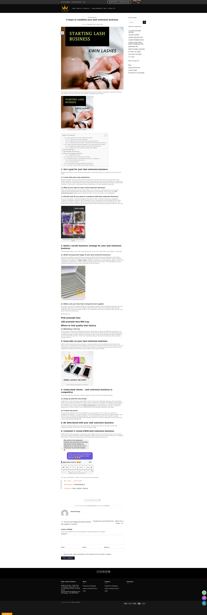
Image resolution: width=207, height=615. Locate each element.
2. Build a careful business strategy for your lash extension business (85, 144)
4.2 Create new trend (73, 161)
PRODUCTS (86, 8)
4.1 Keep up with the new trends (76, 160)
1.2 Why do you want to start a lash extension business (83, 141)
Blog (129, 65)
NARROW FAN (133, 46)
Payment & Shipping (65, 2)
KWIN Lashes (82, 260)
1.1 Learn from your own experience (78, 139)
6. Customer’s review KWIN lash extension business (80, 165)
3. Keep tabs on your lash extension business (78, 156)
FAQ (84, 2)
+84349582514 (79, 484)
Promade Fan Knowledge (136, 72)
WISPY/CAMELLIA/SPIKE (136, 49)
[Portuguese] (138, 2)
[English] (133, 0)
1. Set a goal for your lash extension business (79, 137)
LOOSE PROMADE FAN (136, 40)
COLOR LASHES (133, 35)
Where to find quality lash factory (73, 153)
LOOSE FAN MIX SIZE (135, 37)
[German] (136, 0)
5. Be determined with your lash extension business (79, 163)
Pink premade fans (68, 149)
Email (85, 547)
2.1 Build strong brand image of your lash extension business (85, 146)
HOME (73, 8)
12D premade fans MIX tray (71, 151)
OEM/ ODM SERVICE (97, 8)
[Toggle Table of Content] (104, 135)
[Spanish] (140, 0)
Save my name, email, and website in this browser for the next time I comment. (88, 554)
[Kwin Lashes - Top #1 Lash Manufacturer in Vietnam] (65, 8)
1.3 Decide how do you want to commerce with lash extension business (87, 142)
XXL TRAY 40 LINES (135, 54)
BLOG (105, 8)
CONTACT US (111, 8)
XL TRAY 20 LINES (134, 51)
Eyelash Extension (92, 17)
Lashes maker (132, 70)
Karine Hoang (100, 24)
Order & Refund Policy (76, 2)
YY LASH (131, 57)
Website (106, 547)
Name (63, 547)
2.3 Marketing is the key (74, 155)
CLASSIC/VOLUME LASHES (134, 31)
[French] (135, 0)
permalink (106, 505)
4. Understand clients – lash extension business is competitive (82, 158)
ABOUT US (79, 8)
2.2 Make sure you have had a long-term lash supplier (83, 147)
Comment (64, 533)
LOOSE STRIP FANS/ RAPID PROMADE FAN (135, 43)
